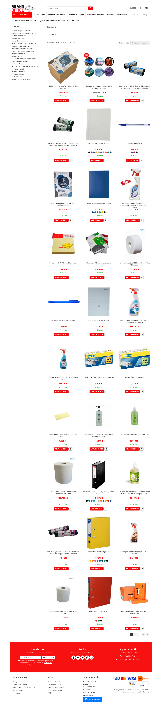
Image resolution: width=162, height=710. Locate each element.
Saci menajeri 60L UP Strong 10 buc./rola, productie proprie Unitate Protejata (63, 144)
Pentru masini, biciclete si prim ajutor (25, 66)
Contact (135, 15)
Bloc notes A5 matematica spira (98, 263)
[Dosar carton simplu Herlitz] (98, 301)
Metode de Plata (54, 682)
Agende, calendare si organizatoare (25, 33)
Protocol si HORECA (18, 54)
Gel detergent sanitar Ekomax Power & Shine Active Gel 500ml (134, 321)
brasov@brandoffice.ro (128, 659)
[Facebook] (73, 658)
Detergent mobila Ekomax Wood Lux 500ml (134, 553)
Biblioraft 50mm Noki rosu (99, 612)
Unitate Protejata (76, 15)
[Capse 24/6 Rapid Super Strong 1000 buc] (98, 358)
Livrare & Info (39, 15)
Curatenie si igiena (18, 38)
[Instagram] (91, 658)
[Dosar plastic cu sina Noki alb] (98, 124)
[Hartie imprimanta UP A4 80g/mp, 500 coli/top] (63, 67)
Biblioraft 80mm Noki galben (99, 552)
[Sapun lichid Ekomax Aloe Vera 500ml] (134, 416)
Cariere (110, 15)
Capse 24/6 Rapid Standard (134, 378)
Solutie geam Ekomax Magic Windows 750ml (63, 379)
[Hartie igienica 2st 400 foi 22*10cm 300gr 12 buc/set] (134, 244)
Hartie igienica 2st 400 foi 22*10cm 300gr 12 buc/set (134, 264)
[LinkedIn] (82, 658)
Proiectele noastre (95, 15)
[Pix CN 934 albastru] (134, 124)
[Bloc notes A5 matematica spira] (98, 244)
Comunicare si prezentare (21, 46)
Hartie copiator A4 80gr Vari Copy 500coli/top (134, 613)
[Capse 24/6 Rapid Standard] (134, 358)
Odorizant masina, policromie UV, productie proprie (99, 87)
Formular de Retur (55, 690)
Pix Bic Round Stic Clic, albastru (63, 320)
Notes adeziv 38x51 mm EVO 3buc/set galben (63, 436)
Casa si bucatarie (18, 56)
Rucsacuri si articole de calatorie (24, 59)
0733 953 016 (129, 656)
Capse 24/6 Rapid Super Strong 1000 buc (99, 378)
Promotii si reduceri (18, 71)
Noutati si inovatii (18, 69)
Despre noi (17, 682)
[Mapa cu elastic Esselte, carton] (98, 184)
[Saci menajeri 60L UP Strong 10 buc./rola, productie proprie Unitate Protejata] (63, 124)
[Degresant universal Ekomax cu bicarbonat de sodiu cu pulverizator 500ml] (134, 184)
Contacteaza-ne (94, 699)
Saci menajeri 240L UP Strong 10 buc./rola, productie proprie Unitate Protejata (63, 553)
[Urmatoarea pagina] (147, 634)
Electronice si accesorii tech (22, 49)
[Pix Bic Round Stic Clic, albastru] (63, 301)
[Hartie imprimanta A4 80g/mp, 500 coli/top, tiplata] (63, 184)
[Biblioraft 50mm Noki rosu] (98, 592)
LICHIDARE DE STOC (18, 77)
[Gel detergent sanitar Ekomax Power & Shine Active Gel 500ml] (134, 301)
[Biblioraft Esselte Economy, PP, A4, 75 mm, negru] (98, 473)
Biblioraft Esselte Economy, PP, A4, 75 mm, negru (99, 493)
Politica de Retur (54, 685)
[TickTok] (87, 658)
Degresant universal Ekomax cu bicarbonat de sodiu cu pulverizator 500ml (134, 205)
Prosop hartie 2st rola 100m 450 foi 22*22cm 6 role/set (63, 493)
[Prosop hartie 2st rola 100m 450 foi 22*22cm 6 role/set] (63, 473)
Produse (75, 20)
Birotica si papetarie (19, 36)
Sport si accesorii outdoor (21, 61)
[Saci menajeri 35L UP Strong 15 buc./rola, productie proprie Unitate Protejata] (134, 67)
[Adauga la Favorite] (70, 100)
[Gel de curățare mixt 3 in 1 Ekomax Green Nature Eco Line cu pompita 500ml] (134, 473)
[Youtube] (78, 658)
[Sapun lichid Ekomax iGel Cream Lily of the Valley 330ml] (98, 416)
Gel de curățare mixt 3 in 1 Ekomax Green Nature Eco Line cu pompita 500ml (134, 493)
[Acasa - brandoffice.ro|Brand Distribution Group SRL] (23, 8)
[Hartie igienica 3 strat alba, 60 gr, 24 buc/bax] (63, 592)
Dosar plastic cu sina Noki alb (99, 143)
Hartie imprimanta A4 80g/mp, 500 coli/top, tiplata (63, 204)
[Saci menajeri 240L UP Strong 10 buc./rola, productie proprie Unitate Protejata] (63, 533)
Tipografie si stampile (19, 41)
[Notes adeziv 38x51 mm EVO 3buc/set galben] (63, 416)
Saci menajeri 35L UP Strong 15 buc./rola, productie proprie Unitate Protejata (134, 87)
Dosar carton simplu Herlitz (98, 320)
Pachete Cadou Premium (21, 79)
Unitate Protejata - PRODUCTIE (22, 31)
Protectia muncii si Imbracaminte (24, 43)
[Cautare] (90, 8)
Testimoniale (123, 15)
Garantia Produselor (56, 687)
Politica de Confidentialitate (24, 687)
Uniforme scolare (18, 74)
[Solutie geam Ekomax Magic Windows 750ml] (63, 358)
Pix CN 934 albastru (134, 143)
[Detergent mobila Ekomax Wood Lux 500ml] (134, 533)
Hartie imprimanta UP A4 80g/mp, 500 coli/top (63, 87)
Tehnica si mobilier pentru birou (23, 51)
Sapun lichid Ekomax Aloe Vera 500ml (134, 435)
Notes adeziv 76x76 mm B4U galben (63, 263)
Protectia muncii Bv (56, 15)
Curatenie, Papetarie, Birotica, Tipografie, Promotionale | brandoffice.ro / (42, 20)
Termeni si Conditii (20, 685)
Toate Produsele (20, 15)
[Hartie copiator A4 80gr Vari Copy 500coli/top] (134, 592)
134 (143, 634)
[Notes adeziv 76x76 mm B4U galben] (63, 244)
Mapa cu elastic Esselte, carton (99, 203)
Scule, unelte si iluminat (20, 64)
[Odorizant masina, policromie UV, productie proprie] (98, 67)
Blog (145, 15)
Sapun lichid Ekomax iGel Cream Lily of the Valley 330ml (98, 436)
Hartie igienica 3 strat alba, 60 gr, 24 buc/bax (63, 613)
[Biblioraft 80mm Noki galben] (98, 533)
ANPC (50, 693)
